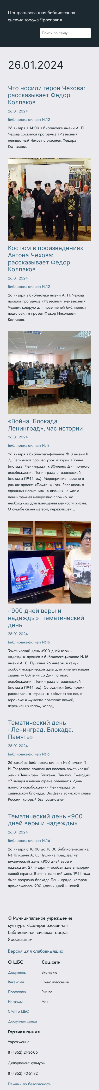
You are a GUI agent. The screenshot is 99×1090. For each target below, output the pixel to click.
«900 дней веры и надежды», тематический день (46, 617)
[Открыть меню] (11, 33)
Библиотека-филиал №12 (29, 119)
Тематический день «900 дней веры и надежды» (45, 820)
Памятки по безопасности (29, 1084)
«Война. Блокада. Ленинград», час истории (45, 425)
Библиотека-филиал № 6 (29, 754)
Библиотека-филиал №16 (29, 642)
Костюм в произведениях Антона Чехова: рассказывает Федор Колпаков (45, 259)
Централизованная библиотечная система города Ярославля (41, 16)
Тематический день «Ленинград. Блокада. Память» (40, 729)
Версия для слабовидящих (35, 951)
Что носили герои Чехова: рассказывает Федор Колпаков (46, 95)
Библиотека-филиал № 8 (29, 445)
